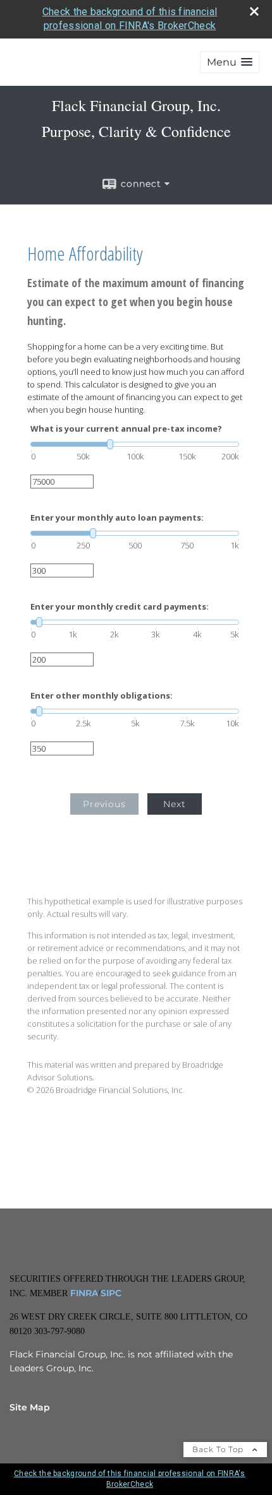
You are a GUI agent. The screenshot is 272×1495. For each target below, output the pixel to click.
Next (174, 804)
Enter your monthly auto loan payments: (117, 518)
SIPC (111, 1293)
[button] (229, 62)
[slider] (134, 444)
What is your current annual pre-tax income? (126, 429)
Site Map (29, 1407)
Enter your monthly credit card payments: (119, 607)
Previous (104, 804)
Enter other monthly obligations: (101, 696)
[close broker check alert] (254, 11)
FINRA (83, 1293)
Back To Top (219, 1449)
